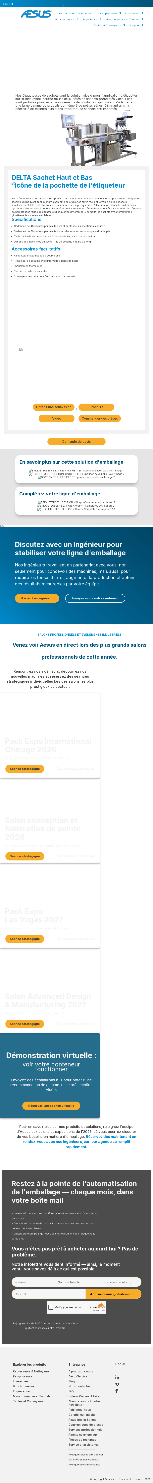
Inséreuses (132, 13)
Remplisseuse (108, 13)
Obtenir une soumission (53, 407)
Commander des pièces (100, 418)
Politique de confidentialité (84, 1464)
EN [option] (5, 4)
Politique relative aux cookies (86, 1454)
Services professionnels (85, 1429)
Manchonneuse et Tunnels (122, 19)
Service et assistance (84, 1444)
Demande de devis (76, 442)
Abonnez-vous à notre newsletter (84, 1403)
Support (134, 25)
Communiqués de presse (86, 1424)
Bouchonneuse (64, 19)
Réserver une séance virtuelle (51, 1106)
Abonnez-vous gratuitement (111, 1294)
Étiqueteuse (90, 19)
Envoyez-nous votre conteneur (95, 598)
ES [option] (11, 4)
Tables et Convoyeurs (107, 25)
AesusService (78, 1376)
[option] (5, 4)
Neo (92, 32)
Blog (72, 1381)
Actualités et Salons (82, 1419)
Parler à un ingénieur (37, 598)
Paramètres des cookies (83, 1459)
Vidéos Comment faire (84, 1396)
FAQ (71, 1391)
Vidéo (56, 418)
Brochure (96, 407)
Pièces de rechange (82, 1439)
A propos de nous (81, 1371)
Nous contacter (79, 1386)
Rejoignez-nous (80, 1409)
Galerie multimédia (82, 1414)
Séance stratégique (25, 769)
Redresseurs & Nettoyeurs (75, 13)
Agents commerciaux (83, 1434)
